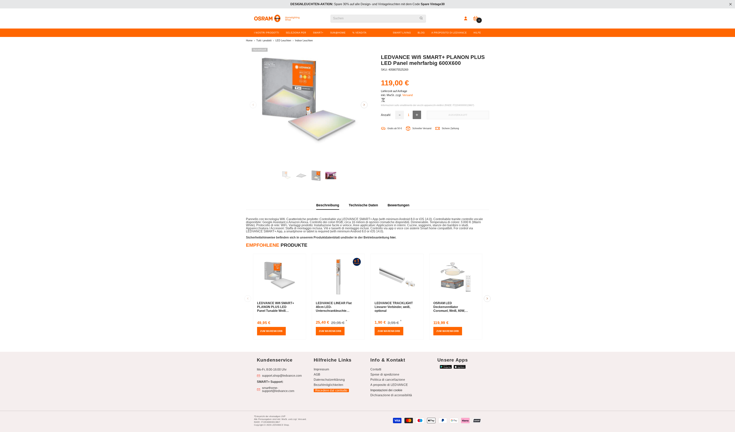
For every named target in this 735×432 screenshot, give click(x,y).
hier (392, 237)
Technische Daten (363, 205)
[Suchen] (378, 18)
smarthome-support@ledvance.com (278, 389)
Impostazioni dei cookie (386, 390)
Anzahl (385, 115)
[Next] (364, 104)
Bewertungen (398, 205)
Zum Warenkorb (271, 331)
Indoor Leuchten (304, 40)
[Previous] (253, 104)
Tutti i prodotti (264, 40)
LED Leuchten (283, 40)
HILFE (477, 32)
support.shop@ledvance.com (282, 375)
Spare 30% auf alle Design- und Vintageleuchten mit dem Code (367, 4)
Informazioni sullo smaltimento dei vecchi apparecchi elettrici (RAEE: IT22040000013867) (427, 105)
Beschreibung (327, 205)
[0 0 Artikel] (475, 18)
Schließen (730, 4)
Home (249, 40)
